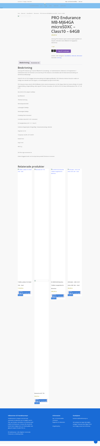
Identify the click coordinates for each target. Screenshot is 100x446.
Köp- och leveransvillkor (58, 418)
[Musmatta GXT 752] (41, 279)
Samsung (59, 57)
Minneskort (36, 13)
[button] (24, 292)
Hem (19, 13)
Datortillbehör (30, 13)
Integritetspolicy (56, 426)
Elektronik (23, 13)
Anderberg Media (19, 434)
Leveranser (55, 420)
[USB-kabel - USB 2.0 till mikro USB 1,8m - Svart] (75, 224)
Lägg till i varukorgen (63, 51)
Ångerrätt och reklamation (58, 422)
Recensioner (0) (35, 62)
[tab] (24, 62)
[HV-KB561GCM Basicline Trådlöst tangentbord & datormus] (58, 224)
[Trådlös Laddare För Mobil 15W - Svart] (25, 224)
